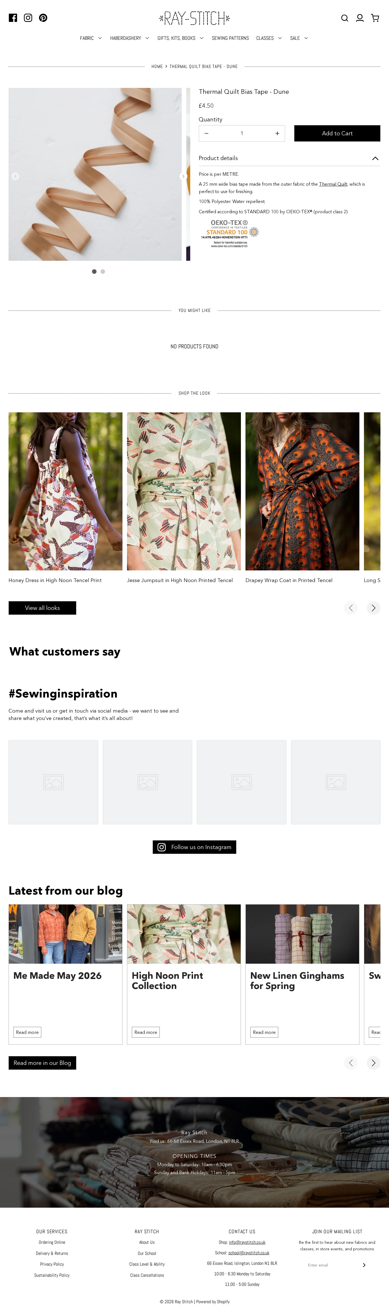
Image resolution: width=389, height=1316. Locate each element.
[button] (15, 176)
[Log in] (360, 18)
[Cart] (375, 18)
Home (157, 66)
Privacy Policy (52, 1264)
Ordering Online (52, 1242)
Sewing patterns (230, 38)
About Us (147, 1242)
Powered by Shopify (213, 1302)
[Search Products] (345, 18)
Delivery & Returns (52, 1253)
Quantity (210, 119)
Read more (27, 1032)
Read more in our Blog (42, 1063)
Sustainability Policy (51, 1275)
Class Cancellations (147, 1275)
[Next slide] (373, 608)
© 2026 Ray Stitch (176, 1302)
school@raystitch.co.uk (248, 1253)
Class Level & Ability (147, 1264)
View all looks (42, 608)
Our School (147, 1253)
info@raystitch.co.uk (247, 1242)
